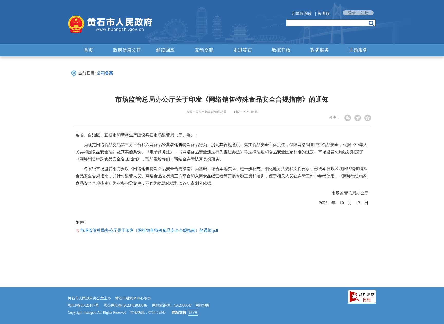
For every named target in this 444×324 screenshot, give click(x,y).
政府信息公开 (127, 50)
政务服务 (319, 50)
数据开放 (281, 50)
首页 (88, 50)
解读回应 (165, 50)
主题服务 (358, 50)
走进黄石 (242, 50)
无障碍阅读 (301, 13)
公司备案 (105, 73)
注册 (364, 13)
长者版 (324, 13)
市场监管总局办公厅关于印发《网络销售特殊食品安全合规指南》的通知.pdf (149, 230)
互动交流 (204, 50)
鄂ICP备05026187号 (83, 305)
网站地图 (202, 305)
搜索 (371, 23)
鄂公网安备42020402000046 (125, 305)
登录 (352, 13)
